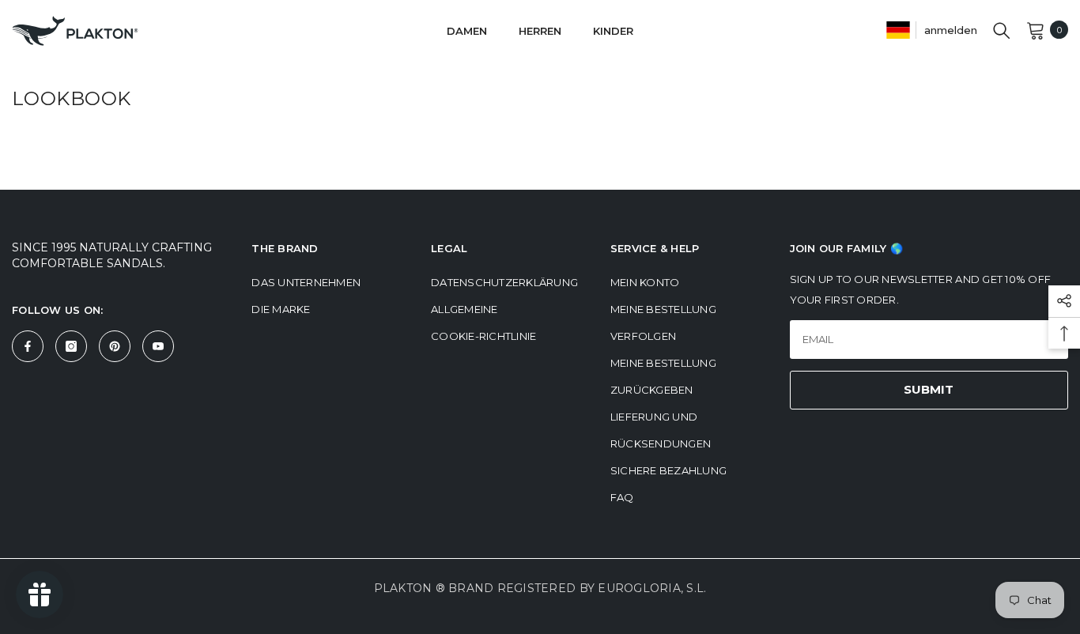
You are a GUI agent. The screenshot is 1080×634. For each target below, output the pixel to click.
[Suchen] (1001, 30)
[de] (898, 30)
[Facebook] (27, 346)
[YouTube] (158, 346)
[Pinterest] (114, 346)
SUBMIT (928, 389)
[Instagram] (71, 346)
